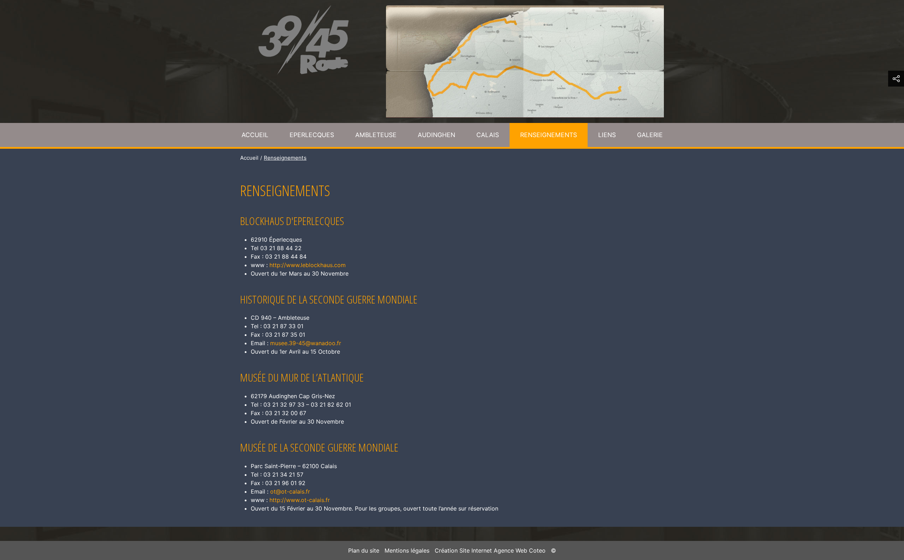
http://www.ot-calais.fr (299, 499)
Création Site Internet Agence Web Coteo (490, 550)
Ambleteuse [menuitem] (376, 134)
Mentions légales (407, 550)
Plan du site (363, 550)
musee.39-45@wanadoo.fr (305, 343)
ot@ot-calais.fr (290, 491)
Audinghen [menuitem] (436, 134)
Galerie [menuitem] (650, 134)
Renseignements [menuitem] (548, 134)
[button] (896, 79)
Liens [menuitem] (607, 134)
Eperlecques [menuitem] (312, 134)
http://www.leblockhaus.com (307, 265)
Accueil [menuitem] (255, 134)
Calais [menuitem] (487, 134)
